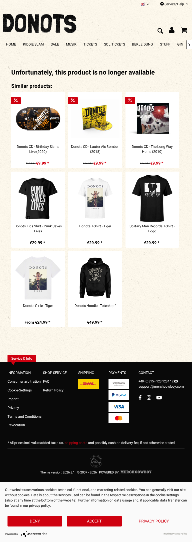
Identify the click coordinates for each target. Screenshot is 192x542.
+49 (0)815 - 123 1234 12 (156, 381)
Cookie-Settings (20, 390)
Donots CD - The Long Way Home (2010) (152, 149)
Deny (35, 521)
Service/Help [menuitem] (174, 4)
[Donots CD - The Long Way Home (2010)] (152, 119)
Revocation (16, 425)
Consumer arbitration (24, 381)
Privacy (13, 407)
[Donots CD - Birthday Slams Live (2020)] (38, 119)
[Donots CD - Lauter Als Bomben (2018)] (95, 119)
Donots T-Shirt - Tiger (95, 226)
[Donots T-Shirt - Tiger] (95, 198)
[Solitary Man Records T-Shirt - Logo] (152, 198)
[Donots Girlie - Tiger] (38, 278)
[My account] (172, 31)
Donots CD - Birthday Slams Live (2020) (38, 149)
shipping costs (76, 442)
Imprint (13, 399)
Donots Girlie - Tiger (38, 305)
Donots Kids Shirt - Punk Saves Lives (38, 229)
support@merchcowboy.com (161, 386)
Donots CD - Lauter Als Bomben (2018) (95, 149)
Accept (94, 521)
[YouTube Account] (159, 397)
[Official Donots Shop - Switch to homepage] (40, 22)
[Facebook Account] (140, 397)
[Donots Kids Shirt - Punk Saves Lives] (38, 198)
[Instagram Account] (149, 397)
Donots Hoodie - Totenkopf (95, 305)
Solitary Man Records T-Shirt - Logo (152, 229)
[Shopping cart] (184, 31)
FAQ (46, 381)
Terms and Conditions (25, 416)
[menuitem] (145, 4)
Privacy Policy (154, 521)
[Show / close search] (160, 31)
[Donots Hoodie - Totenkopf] (95, 278)
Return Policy (53, 390)
